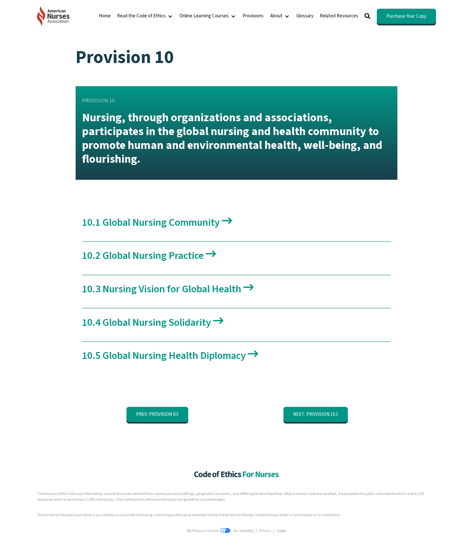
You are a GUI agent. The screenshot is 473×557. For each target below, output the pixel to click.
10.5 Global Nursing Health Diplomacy (165, 355)
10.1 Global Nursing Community (152, 222)
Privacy (265, 531)
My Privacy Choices (203, 531)
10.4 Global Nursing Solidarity (147, 322)
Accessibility (244, 531)
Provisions (253, 16)
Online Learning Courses (204, 16)
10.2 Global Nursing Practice (144, 255)
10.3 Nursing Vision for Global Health (162, 289)
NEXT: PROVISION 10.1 (315, 414)
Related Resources (339, 16)
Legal (281, 531)
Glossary (304, 16)
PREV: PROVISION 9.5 (157, 414)
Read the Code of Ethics (141, 16)
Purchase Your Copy (406, 16)
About (276, 16)
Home (105, 16)
